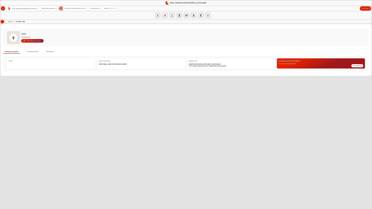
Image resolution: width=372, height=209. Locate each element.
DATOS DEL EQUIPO (12, 51)
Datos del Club (357, 66)
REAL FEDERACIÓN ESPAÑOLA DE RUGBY (188, 3)
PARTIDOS (49, 51)
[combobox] (22, 8)
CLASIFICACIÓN (32, 51)
